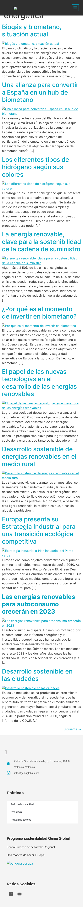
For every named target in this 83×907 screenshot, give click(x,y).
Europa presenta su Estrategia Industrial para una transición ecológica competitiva (38, 530)
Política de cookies (21, 819)
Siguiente (72, 729)
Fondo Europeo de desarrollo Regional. (31, 847)
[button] (75, 7)
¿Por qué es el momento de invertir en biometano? (39, 312)
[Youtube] (19, 894)
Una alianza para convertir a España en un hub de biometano (40, 92)
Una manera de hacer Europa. (26, 855)
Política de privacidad (22, 804)
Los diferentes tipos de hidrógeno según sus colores (35, 167)
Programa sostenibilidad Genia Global (38, 838)
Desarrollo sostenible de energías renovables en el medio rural (39, 456)
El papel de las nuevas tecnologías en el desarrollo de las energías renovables (39, 383)
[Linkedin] (11, 894)
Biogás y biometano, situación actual (31, 30)
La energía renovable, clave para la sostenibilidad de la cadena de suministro (41, 241)
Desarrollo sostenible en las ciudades (37, 675)
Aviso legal (16, 812)
